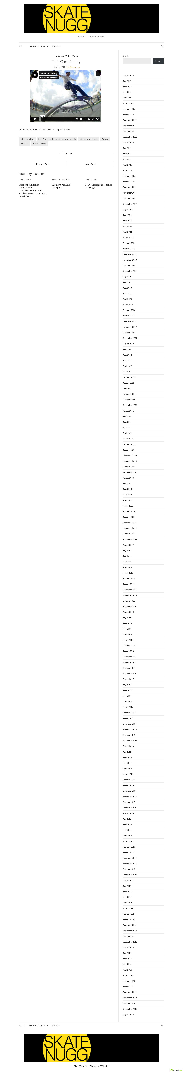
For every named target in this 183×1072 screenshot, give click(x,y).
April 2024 (127, 232)
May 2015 (127, 830)
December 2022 (130, 321)
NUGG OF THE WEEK (39, 46)
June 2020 (127, 489)
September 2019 (130, 539)
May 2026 (127, 92)
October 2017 (129, 668)
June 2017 (127, 690)
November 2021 (130, 394)
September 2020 (130, 472)
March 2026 (128, 103)
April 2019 (127, 567)
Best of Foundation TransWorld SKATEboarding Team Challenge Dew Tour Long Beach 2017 (32, 190)
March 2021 (128, 439)
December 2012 (130, 992)
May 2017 (127, 696)
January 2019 (128, 584)
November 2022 (130, 327)
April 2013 (127, 970)
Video (75, 56)
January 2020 (128, 517)
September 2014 (130, 875)
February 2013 (129, 981)
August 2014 (128, 880)
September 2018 (130, 606)
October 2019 (129, 534)
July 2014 (127, 886)
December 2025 (130, 120)
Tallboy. (105, 139)
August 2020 (128, 478)
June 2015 (127, 824)
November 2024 (130, 193)
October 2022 (129, 332)
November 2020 (130, 461)
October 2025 (129, 131)
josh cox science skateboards (63, 139)
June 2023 (127, 288)
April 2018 (127, 634)
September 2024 (130, 204)
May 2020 (127, 495)
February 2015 (129, 847)
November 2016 (130, 729)
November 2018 (130, 595)
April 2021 (127, 433)
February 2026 (129, 109)
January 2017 (128, 718)
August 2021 (128, 411)
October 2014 (129, 869)
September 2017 (130, 673)
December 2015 (130, 791)
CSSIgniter (104, 1066)
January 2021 (128, 450)
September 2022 (130, 338)
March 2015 (128, 841)
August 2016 (128, 746)
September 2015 (130, 808)
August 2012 (128, 1014)
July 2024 (127, 215)
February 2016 (129, 780)
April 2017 (127, 701)
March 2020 (128, 506)
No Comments (73, 67)
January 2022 (128, 383)
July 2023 (127, 282)
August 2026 (128, 75)
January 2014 (128, 919)
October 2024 (129, 198)
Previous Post (43, 164)
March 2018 (128, 640)
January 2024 (128, 249)
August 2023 (128, 276)
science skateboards (88, 139)
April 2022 (127, 366)
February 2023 (129, 310)
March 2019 (128, 573)
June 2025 (127, 154)
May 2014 (127, 897)
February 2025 (129, 176)
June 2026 (127, 86)
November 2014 (130, 863)
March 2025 (128, 170)
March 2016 (128, 774)
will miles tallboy (39, 143)
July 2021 (127, 416)
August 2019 (128, 545)
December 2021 (130, 388)
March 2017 (128, 707)
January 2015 (128, 852)
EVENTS (56, 46)
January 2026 (128, 114)
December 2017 (130, 657)
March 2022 (128, 372)
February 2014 (129, 914)
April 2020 (127, 500)
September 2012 (130, 1009)
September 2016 (130, 740)
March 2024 (128, 237)
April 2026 (127, 98)
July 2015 (127, 819)
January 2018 (128, 651)
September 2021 (130, 405)
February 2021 (129, 444)
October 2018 (129, 601)
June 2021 (127, 422)
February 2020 (129, 511)
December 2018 (130, 590)
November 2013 (130, 931)
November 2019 (130, 528)
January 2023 (128, 316)
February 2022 (129, 377)
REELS (22, 46)
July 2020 (127, 483)
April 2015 (127, 835)
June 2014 (127, 891)
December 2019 (130, 522)
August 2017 (128, 679)
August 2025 (128, 142)
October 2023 (129, 265)
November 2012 (130, 998)
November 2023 (130, 260)
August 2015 (128, 813)
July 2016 (127, 752)
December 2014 (130, 858)
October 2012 (129, 1003)
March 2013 (128, 975)
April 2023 (127, 299)
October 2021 (129, 399)
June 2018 (127, 623)
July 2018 (127, 617)
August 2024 (128, 209)
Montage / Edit (63, 56)
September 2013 (130, 942)
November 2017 (130, 662)
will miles (25, 143)
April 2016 (127, 768)
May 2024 (127, 226)
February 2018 (129, 645)
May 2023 (127, 293)
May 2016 (127, 763)
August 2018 (128, 612)
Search (125, 56)
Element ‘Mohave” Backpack (61, 186)
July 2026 (127, 81)
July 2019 (127, 550)
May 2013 (127, 964)
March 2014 (128, 908)
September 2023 (130, 271)
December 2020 (130, 455)
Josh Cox (42, 139)
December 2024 (130, 187)
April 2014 (127, 903)
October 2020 (129, 467)
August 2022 (128, 344)
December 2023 (130, 254)
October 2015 (129, 802)
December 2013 (130, 925)
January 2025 (128, 181)
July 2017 (127, 685)
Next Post (90, 164)
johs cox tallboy (27, 139)
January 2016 (128, 785)
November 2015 (130, 796)
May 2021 (127, 427)
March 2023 (128, 304)
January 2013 (128, 986)
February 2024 (129, 243)
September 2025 (130, 137)
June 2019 (127, 556)
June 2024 (127, 221)
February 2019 (129, 578)
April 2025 (127, 165)
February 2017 (129, 713)
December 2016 (130, 724)
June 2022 (127, 355)
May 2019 (127, 562)
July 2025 (127, 148)
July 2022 (127, 349)
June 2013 (127, 958)
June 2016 (127, 757)
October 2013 (129, 936)
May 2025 (127, 159)
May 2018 (127, 629)
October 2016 (129, 735)
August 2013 (128, 947)
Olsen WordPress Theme (85, 1066)
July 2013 (127, 953)
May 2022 (127, 360)
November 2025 (130, 126)
